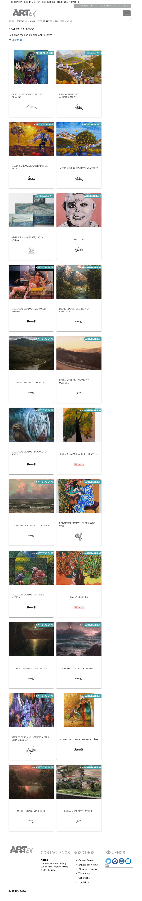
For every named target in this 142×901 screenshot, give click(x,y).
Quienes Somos (86, 860)
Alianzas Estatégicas (88, 869)
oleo (32, 21)
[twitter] (108, 861)
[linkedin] (128, 861)
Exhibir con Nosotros (88, 864)
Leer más (16, 39)
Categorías (22, 21)
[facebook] (115, 861)
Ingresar (86, 5)
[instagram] (122, 861)
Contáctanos (84, 882)
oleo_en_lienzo (45, 21)
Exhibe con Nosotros (114, 5)
